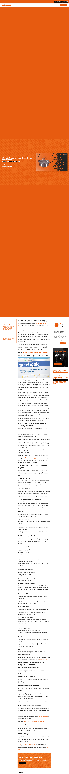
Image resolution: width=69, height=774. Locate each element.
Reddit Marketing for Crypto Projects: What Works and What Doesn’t (60, 378)
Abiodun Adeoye (7, 164)
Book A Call (23, 762)
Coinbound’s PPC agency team (35, 458)
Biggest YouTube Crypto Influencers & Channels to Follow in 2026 (60, 371)
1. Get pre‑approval (7, 330)
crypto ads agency (28, 457)
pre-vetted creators (43, 716)
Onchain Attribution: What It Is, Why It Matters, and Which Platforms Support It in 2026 (60, 386)
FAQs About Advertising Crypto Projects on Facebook (8, 339)
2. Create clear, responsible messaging (8, 332)
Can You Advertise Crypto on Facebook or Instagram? (35, 352)
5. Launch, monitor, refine (8, 337)
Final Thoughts (5, 340)
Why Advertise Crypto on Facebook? (7, 325)
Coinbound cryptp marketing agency (26, 744)
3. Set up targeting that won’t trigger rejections (9, 334)
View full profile (63, 342)
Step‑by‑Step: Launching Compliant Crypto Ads (7, 329)
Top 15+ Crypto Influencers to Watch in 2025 (33, 721)
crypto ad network (43, 659)
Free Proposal (58, 363)
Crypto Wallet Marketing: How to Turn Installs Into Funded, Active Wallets (59, 382)
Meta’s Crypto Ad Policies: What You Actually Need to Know (8, 327)
